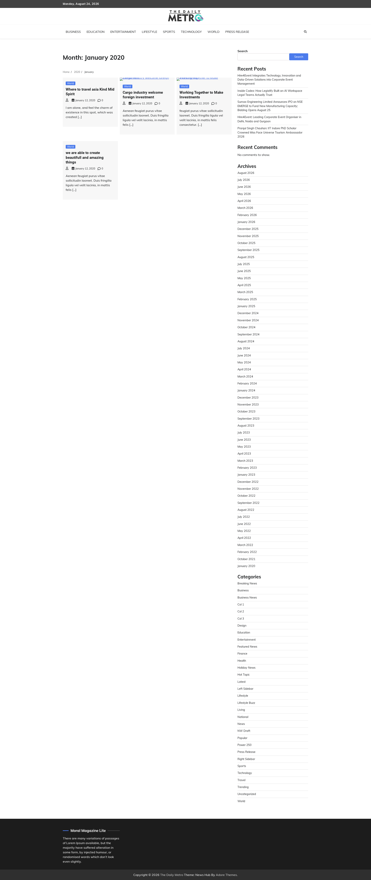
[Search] (305, 32)
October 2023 (246, 411)
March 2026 (245, 208)
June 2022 (244, 524)
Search (242, 51)
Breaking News (247, 583)
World (214, 32)
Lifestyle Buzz (246, 703)
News (241, 724)
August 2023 (245, 425)
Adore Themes (226, 875)
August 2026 (245, 173)
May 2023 (244, 446)
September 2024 (248, 334)
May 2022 (244, 531)
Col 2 (240, 611)
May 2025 (244, 278)
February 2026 (247, 215)
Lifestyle (149, 32)
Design (241, 625)
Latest (241, 682)
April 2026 (244, 201)
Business (73, 32)
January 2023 (246, 474)
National (242, 717)
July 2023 (243, 432)
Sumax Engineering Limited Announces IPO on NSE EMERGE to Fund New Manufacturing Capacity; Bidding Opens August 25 (270, 106)
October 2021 (246, 559)
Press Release (237, 32)
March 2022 (245, 545)
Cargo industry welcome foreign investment (143, 94)
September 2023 (248, 418)
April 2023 (244, 453)
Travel (241, 780)
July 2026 (243, 180)
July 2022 (243, 517)
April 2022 (244, 538)
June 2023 (244, 439)
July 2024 (243, 348)
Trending (243, 787)
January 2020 (246, 566)
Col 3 (240, 618)
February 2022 (247, 552)
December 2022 (248, 482)
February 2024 (247, 383)
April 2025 (244, 285)
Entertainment (123, 32)
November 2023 (248, 404)
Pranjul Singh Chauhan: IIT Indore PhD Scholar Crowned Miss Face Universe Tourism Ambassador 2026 (269, 132)
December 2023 (248, 397)
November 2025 (248, 236)
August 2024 (245, 341)
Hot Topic (243, 674)
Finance (242, 653)
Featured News (247, 646)
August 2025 (245, 257)
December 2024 (248, 313)
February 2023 (247, 467)
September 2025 (248, 250)
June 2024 (244, 355)
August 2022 (245, 510)
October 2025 (246, 243)
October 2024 (246, 327)
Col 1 (240, 604)
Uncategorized (246, 794)
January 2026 (246, 222)
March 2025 (245, 292)
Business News (247, 597)
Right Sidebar (246, 759)
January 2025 (246, 306)
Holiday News (246, 667)
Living (241, 710)
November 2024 (248, 320)
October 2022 (246, 495)
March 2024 (245, 376)
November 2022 (248, 489)
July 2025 (243, 264)
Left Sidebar (245, 688)
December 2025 (248, 229)
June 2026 (244, 187)
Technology (191, 32)
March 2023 (245, 461)
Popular (242, 738)
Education (96, 32)
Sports (169, 32)
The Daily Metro (171, 875)
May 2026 (244, 194)
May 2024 (244, 362)
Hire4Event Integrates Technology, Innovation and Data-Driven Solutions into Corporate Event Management (269, 80)
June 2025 (244, 271)
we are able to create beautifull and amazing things (85, 157)
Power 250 (244, 745)
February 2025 (247, 299)
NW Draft (243, 731)
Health (241, 660)
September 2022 (248, 503)
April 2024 (244, 369)
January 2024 (246, 390)
